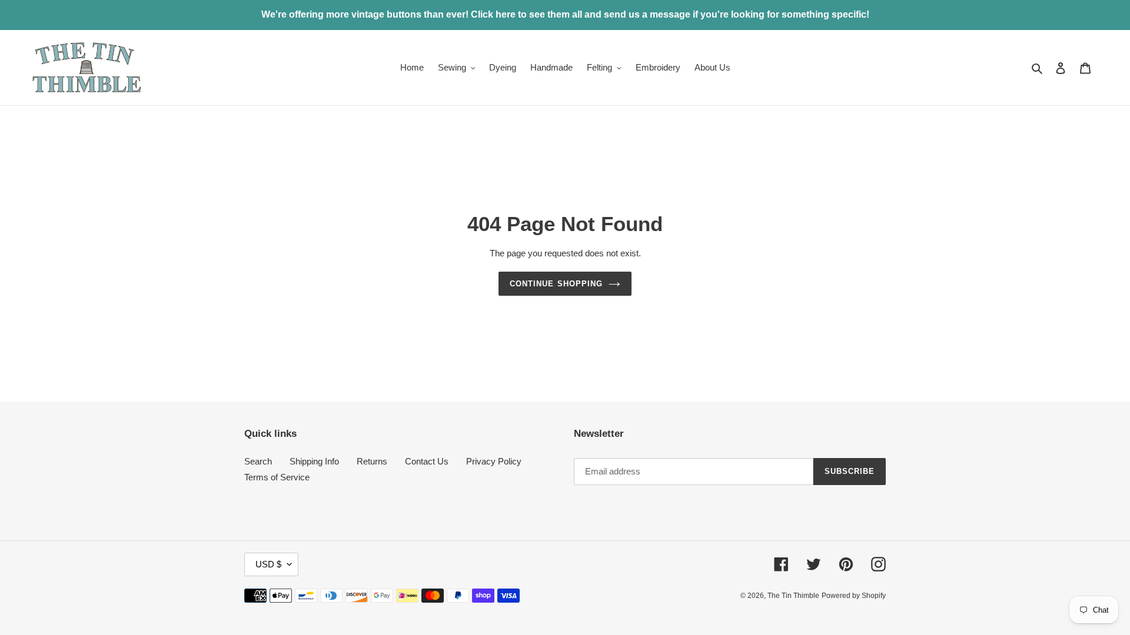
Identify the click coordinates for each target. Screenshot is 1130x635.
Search (258, 461)
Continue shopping (556, 283)
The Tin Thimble (793, 595)
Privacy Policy (493, 461)
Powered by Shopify (854, 595)
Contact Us (426, 461)
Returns (372, 461)
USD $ (268, 564)
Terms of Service (277, 477)
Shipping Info (314, 461)
